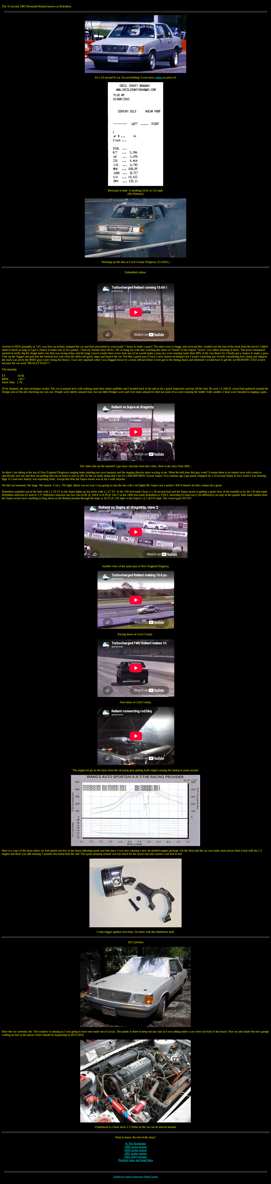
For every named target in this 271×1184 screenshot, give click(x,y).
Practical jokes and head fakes (135, 1160)
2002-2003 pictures (135, 1156)
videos (159, 77)
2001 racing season (135, 1153)
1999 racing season (135, 1146)
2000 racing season (135, 1150)
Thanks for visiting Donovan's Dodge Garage (135, 1176)
